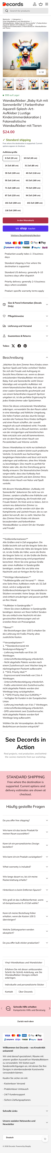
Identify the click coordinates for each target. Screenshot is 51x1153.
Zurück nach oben (25, 1021)
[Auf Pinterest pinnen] (25, 346)
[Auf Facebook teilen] (19, 346)
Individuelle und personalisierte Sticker (24, 984)
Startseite (6, 19)
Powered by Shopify (23, 1146)
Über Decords (26, 991)
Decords (12, 1146)
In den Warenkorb (25, 220)
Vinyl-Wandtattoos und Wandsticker (16, 21)
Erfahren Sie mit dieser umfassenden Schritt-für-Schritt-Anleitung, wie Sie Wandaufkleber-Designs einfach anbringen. (23, 973)
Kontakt (9, 991)
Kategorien (17, 19)
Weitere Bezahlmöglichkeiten (25, 235)
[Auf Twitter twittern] (13, 346)
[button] (41, 4)
